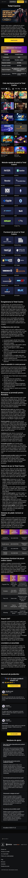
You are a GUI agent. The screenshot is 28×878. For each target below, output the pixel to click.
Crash (16, 88)
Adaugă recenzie (14, 685)
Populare (3, 88)
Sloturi (22, 88)
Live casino (9, 89)
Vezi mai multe (14, 733)
